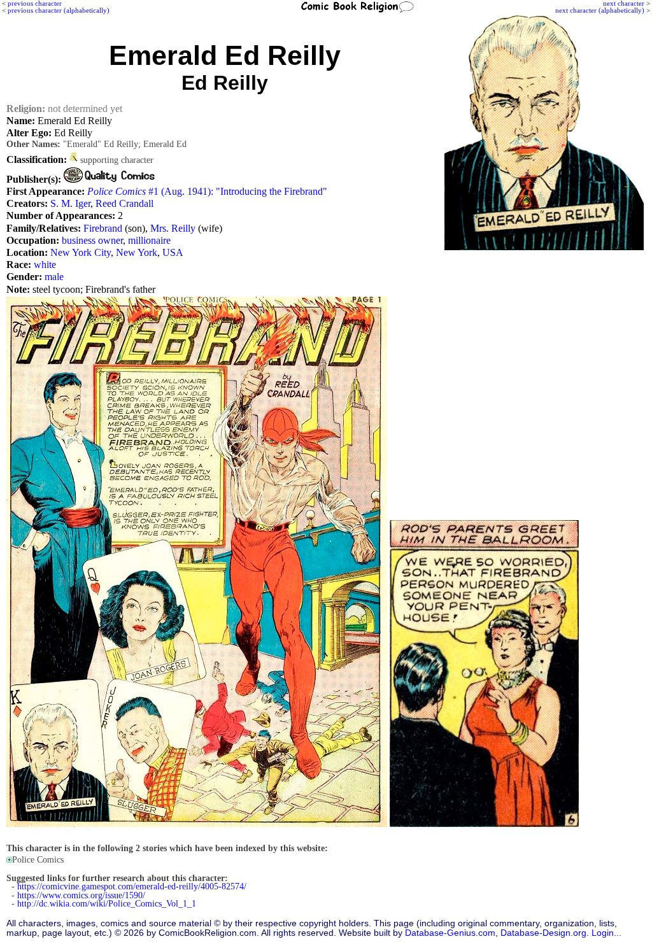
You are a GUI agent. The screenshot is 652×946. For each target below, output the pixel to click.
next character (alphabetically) (599, 10)
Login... (606, 933)
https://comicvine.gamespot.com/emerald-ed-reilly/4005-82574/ (131, 886)
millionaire (149, 240)
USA (172, 252)
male (54, 276)
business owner (92, 240)
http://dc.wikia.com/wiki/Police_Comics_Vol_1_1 (106, 903)
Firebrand (102, 228)
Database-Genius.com (450, 933)
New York (136, 252)
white (45, 264)
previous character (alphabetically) (59, 10)
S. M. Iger (70, 203)
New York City (80, 252)
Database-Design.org (543, 933)
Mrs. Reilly (172, 228)
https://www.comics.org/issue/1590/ (81, 895)
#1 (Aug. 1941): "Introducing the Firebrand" (207, 191)
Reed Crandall (124, 203)
